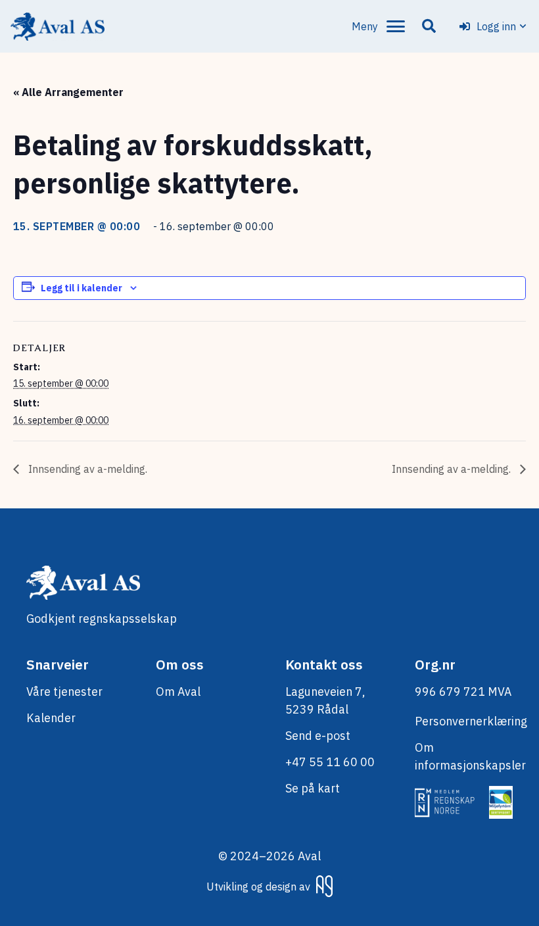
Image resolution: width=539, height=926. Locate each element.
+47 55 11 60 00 (330, 761)
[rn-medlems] (446, 802)
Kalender (51, 717)
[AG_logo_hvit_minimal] (324, 886)
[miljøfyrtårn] (501, 802)
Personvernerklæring (471, 721)
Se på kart (312, 788)
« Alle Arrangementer (68, 92)
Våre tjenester (64, 691)
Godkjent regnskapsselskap (101, 618)
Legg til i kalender (81, 288)
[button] (378, 26)
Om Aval (178, 691)
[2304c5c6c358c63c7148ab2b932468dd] (58, 26)
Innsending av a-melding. (86, 468)
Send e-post (317, 735)
